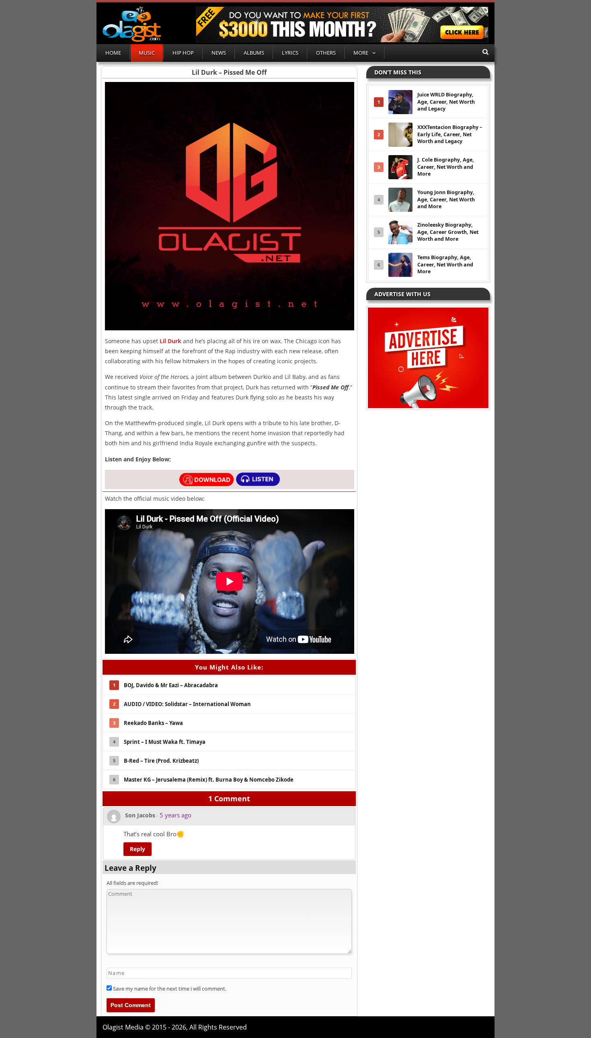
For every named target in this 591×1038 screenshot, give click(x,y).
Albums (254, 52)
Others (326, 52)
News (218, 52)
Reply (137, 849)
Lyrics (290, 52)
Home (113, 52)
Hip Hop (183, 52)
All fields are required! (132, 882)
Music (147, 52)
